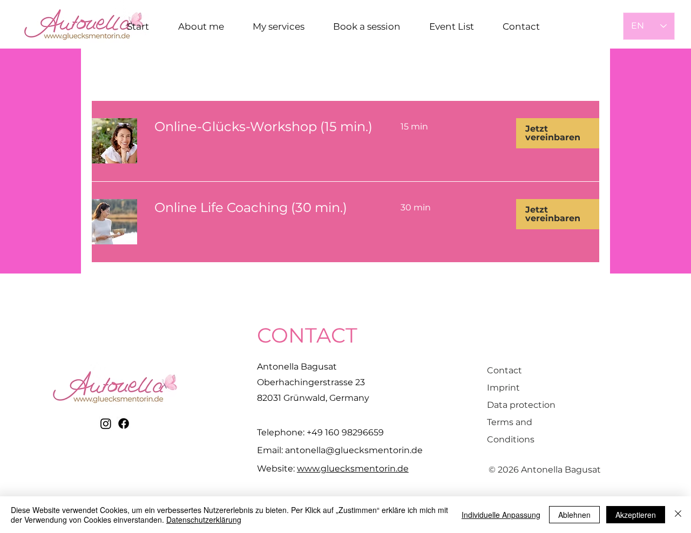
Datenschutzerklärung (203, 519)
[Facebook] (124, 423)
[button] (557, 133)
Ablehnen (574, 514)
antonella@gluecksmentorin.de (354, 450)
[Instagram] (106, 423)
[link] (264, 126)
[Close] (678, 514)
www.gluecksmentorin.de (353, 468)
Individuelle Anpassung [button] (501, 514)
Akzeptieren (635, 514)
